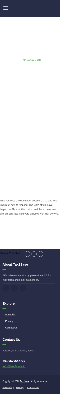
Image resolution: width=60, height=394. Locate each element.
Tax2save (24, 381)
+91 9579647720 (13, 360)
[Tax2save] (30, 8)
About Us (10, 314)
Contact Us (11, 327)
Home (11, 59)
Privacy (9, 321)
